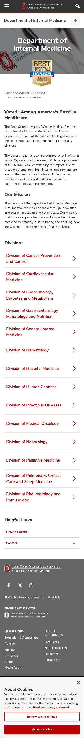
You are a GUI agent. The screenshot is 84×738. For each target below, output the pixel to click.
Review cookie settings (42, 717)
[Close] (79, 682)
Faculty (9, 650)
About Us (11, 656)
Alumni (9, 662)
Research (10, 644)
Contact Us (52, 660)
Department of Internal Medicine (35, 20)
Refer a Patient (16, 532)
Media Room (13, 668)
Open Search (77, 6)
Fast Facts (51, 642)
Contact (11, 543)
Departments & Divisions (30, 93)
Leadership (52, 654)
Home (8, 93)
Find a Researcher (56, 648)
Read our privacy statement (51, 707)
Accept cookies (42, 729)
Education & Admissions (21, 638)
